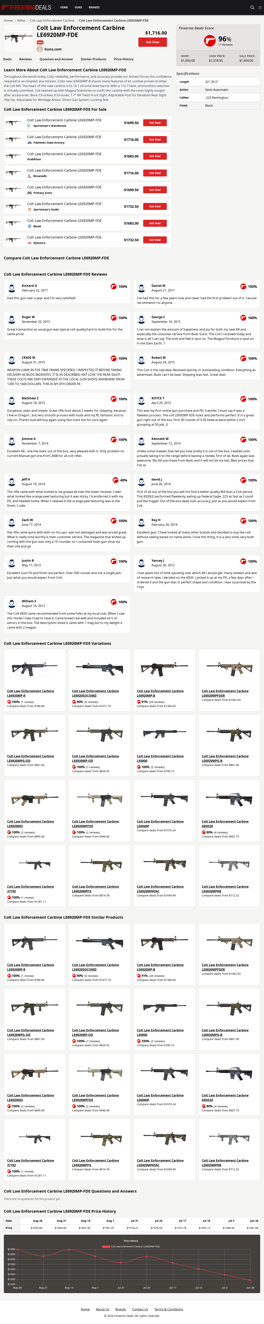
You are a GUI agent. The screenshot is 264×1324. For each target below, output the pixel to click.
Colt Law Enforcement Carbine (52, 20)
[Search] (252, 7)
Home (8, 20)
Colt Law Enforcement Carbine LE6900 (160, 758)
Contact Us (140, 1309)
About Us (102, 1309)
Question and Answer (56, 59)
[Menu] (260, 7)
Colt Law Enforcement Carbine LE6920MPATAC (160, 888)
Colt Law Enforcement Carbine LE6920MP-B (160, 693)
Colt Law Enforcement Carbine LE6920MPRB (225, 888)
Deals (7, 59)
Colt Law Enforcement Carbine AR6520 (225, 823)
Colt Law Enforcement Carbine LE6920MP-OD (95, 758)
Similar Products (93, 59)
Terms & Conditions (168, 1309)
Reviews (25, 59)
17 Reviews (225, 44)
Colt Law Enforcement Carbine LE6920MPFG (95, 888)
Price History (124, 59)
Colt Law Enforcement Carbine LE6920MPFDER (225, 693)
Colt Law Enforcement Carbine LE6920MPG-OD (30, 758)
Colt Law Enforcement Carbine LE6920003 (30, 823)
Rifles (21, 20)
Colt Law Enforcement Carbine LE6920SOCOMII (95, 693)
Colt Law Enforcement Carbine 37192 (30, 888)
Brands (121, 1309)
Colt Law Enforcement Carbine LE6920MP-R (30, 693)
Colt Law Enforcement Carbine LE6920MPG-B (225, 758)
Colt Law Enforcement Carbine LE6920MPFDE (95, 823)
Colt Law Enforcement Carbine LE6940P (160, 823)
